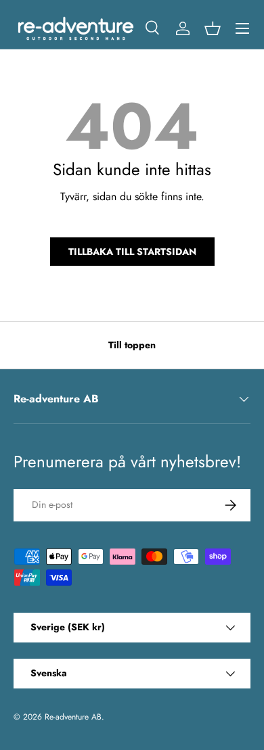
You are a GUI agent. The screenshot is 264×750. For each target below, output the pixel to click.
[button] (212, 28)
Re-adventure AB (73, 717)
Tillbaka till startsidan (132, 251)
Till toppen (132, 345)
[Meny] (242, 28)
